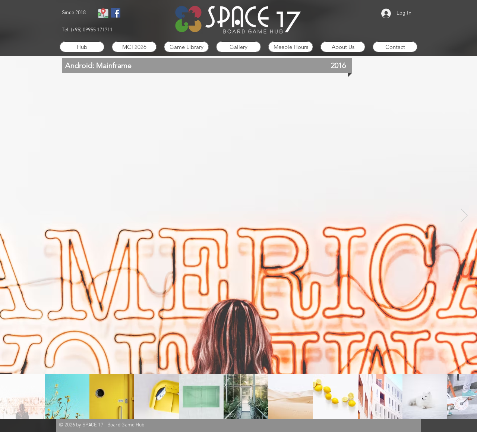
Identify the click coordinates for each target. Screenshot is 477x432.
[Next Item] (464, 215)
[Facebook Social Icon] (115, 13)
